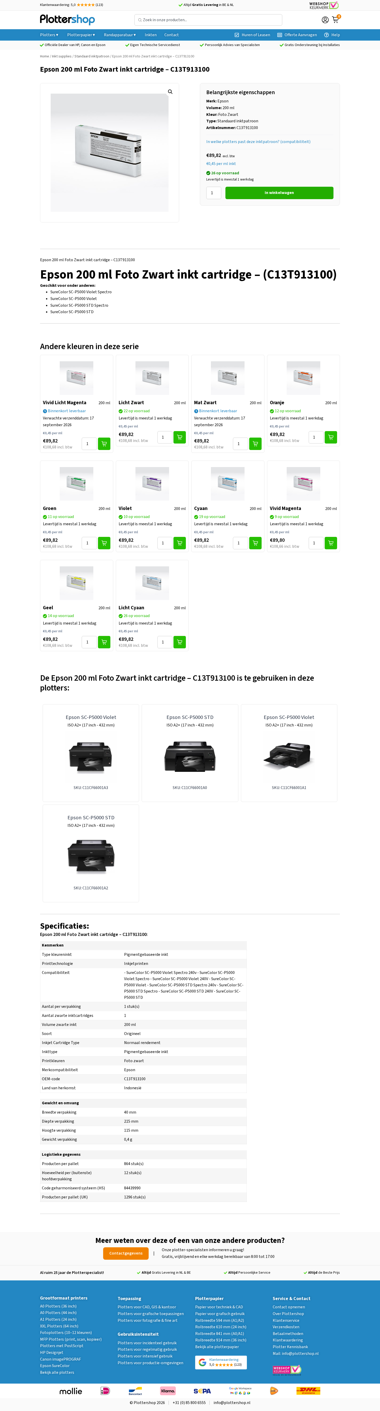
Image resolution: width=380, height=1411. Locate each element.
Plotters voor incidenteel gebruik (147, 1343)
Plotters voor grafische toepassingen (151, 1314)
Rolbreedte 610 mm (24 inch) (220, 1327)
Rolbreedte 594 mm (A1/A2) (219, 1320)
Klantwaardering (288, 1340)
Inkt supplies (62, 56)
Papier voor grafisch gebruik (220, 1314)
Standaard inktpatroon (91, 56)
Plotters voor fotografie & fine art (148, 1320)
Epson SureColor (55, 1366)
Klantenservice (286, 1320)
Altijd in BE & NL (209, 4)
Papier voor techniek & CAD (219, 1307)
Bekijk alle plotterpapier (217, 1347)
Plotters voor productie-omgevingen (150, 1363)
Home (44, 56)
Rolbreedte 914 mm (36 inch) (220, 1340)
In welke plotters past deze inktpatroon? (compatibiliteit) (258, 142)
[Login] (325, 20)
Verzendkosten (286, 1327)
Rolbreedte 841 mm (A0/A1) (219, 1334)
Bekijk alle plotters (57, 1372)
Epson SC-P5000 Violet (91, 717)
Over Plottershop (288, 1314)
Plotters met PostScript (61, 1346)
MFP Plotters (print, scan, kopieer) (71, 1339)
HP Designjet (51, 1352)
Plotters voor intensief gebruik (145, 1356)
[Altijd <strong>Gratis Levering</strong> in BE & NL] (180, 5)
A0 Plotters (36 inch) (58, 1306)
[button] (170, 91)
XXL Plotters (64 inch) (59, 1326)
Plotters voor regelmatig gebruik (147, 1349)
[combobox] (208, 20)
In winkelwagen (279, 193)
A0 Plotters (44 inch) (58, 1313)
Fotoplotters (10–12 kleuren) (66, 1332)
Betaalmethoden (288, 1334)
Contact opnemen (289, 1307)
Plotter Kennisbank (290, 1347)
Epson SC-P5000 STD (190, 717)
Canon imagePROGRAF (60, 1359)
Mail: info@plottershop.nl (296, 1353)
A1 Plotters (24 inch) (58, 1319)
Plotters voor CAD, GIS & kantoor (147, 1307)
